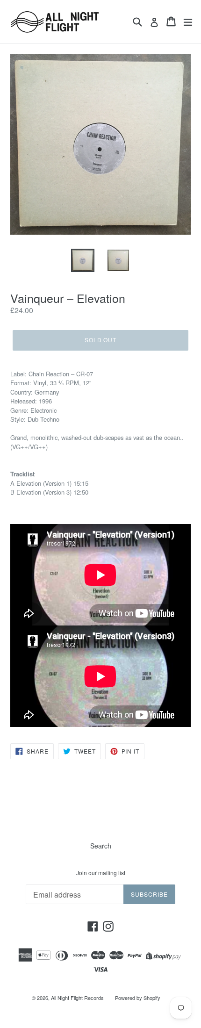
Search (100, 845)
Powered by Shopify (137, 997)
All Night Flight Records (77, 997)
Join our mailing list (100, 873)
